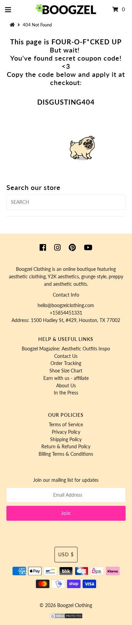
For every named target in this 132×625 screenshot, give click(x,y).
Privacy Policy (66, 432)
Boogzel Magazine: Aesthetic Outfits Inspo (66, 348)
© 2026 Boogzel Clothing (66, 605)
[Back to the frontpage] (13, 24)
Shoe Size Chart (65, 370)
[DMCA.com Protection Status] (66, 617)
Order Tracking (65, 363)
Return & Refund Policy (65, 446)
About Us (66, 385)
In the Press (66, 392)
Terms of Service (66, 424)
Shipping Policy (66, 439)
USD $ (66, 554)
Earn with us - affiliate (66, 378)
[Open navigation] (8, 9)
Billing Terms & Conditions (66, 454)
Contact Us (66, 356)
